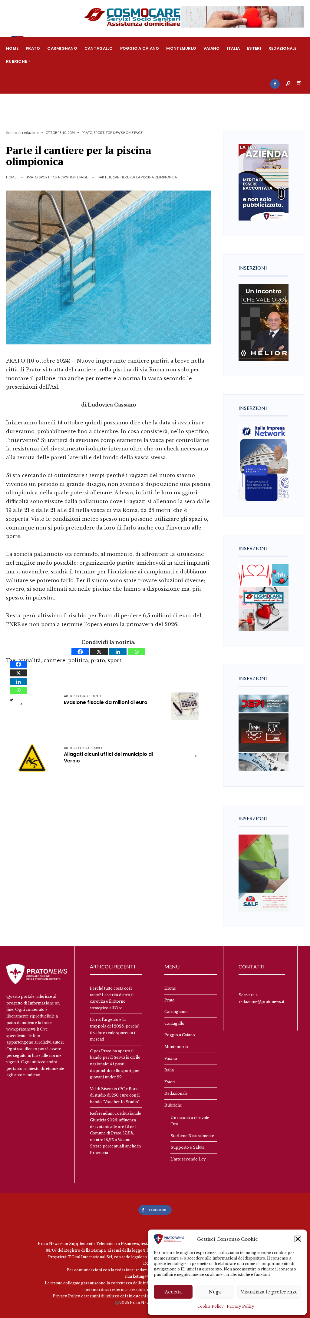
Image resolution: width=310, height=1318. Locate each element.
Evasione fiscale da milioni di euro (105, 700)
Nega (215, 1292)
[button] (298, 1239)
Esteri (254, 48)
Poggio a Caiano (139, 48)
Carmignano (62, 48)
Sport (99, 132)
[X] (99, 651)
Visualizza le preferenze (269, 1292)
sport (114, 660)
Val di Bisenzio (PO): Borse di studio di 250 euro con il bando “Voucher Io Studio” (115, 1095)
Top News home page (124, 132)
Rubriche (16, 61)
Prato (33, 48)
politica (78, 660)
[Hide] (11, 700)
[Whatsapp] (136, 651)
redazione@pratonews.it (261, 1001)
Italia (233, 48)
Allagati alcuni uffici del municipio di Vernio (108, 755)
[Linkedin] (118, 651)
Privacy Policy (240, 1306)
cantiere (54, 660)
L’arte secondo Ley (188, 1159)
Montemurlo (181, 48)
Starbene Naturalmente (192, 1136)
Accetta (173, 1292)
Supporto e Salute (187, 1147)
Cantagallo (98, 48)
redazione (30, 132)
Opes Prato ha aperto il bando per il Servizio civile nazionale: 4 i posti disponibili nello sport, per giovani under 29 (115, 1064)
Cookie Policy (210, 1306)
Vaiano (211, 48)
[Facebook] (275, 84)
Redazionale (283, 48)
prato (98, 660)
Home (12, 48)
